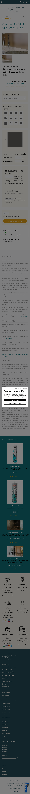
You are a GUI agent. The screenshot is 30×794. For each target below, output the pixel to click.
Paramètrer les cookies (15, 403)
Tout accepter (15, 400)
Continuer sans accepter (21, 388)
